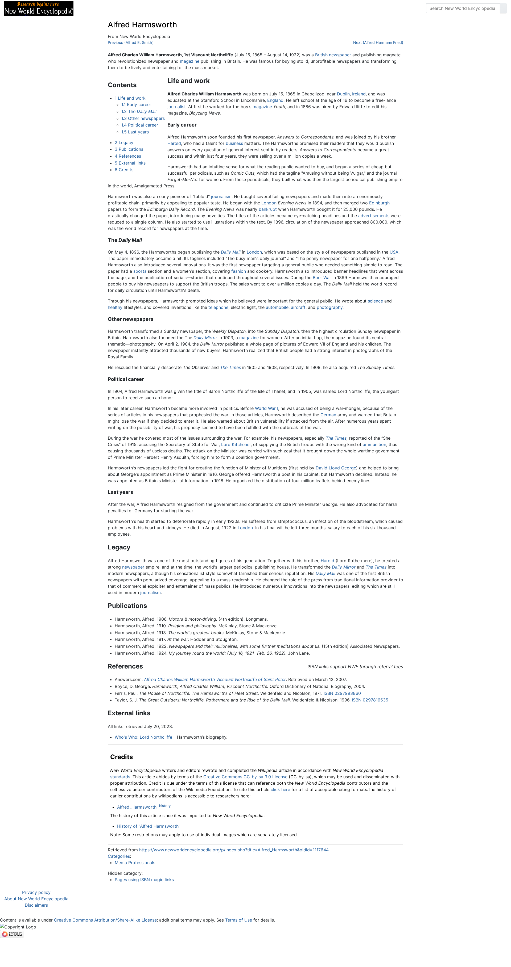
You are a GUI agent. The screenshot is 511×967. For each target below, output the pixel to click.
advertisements (373, 215)
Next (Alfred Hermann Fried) (378, 42)
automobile (277, 307)
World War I (266, 408)
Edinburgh (379, 202)
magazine (189, 61)
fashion (238, 271)
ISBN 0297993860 (342, 693)
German (328, 414)
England (275, 100)
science (375, 301)
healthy (115, 307)
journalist (176, 106)
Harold (174, 143)
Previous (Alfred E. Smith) (131, 42)
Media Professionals (135, 862)
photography (330, 307)
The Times (230, 367)
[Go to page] (503, 8)
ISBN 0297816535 (370, 700)
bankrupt (268, 209)
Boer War (322, 277)
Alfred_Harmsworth (136, 807)
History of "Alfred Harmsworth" (148, 826)
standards (120, 776)
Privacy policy (36, 892)
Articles (89, 8)
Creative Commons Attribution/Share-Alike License (105, 920)
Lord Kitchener (236, 444)
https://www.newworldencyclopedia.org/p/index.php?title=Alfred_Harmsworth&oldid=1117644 (234, 849)
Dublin (343, 93)
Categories (119, 856)
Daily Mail (231, 252)
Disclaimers (36, 905)
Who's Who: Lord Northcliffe (143, 737)
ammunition (374, 444)
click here (280, 789)
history (165, 806)
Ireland (359, 93)
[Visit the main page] (38, 8)
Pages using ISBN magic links (144, 879)
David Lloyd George (336, 467)
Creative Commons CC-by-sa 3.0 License (245, 776)
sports (139, 271)
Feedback (136, 8)
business (234, 143)
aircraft (298, 307)
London (269, 202)
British (321, 54)
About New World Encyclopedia (36, 898)
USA (394, 252)
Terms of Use (238, 920)
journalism (221, 196)
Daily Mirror (205, 337)
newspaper (340, 54)
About (112, 8)
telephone (218, 307)
